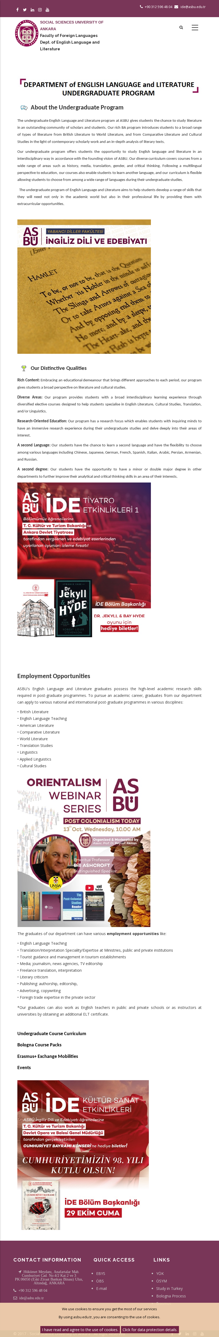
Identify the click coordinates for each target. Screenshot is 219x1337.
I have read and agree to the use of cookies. (80, 1329)
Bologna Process (171, 1295)
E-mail (101, 1288)
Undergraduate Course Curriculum (51, 1033)
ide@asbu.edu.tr (31, 1298)
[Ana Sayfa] (26, 28)
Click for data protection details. (150, 1329)
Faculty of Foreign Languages (68, 35)
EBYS (100, 1273)
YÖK (160, 1273)
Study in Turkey (169, 1288)
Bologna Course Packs (39, 1045)
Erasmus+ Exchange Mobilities (47, 1056)
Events (24, 1067)
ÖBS (100, 1280)
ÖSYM (161, 1280)
